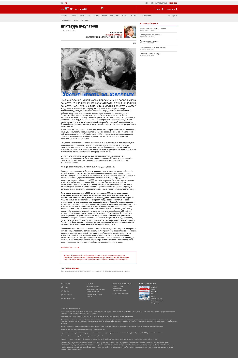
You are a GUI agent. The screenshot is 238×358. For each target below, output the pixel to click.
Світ (89, 16)
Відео (87, 20)
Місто (82, 16)
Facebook (67, 284)
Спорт (124, 16)
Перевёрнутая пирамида (149, 41)
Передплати (155, 303)
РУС (62, 3)
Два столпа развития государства (153, 28)
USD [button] (76, 9)
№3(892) (154, 287)
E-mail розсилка (69, 298)
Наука (104, 16)
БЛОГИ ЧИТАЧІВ (145, 16)
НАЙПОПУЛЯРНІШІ (161, 3)
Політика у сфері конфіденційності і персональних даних (119, 288)
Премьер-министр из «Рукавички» (152, 47)
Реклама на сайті (93, 286)
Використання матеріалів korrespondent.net (96, 290)
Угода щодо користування (121, 293)
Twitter (66, 287)
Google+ (67, 291)
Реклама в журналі (157, 301)
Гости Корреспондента (72, 268)
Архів (153, 296)
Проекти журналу (156, 298)
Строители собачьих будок (150, 54)
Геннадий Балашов (113, 34)
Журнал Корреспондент (147, 284)
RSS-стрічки (68, 295)
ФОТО (152, 3)
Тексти (76, 20)
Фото (81, 20)
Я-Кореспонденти (66, 20)
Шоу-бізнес (114, 16)
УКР (66, 3)
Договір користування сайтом (122, 283)
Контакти (90, 283)
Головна (64, 16)
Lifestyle (133, 16)
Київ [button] (62, 9)
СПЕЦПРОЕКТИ (173, 3)
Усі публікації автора (148, 23)
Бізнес (96, 16)
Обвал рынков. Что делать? (150, 35)
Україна (73, 16)
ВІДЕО (146, 3)
